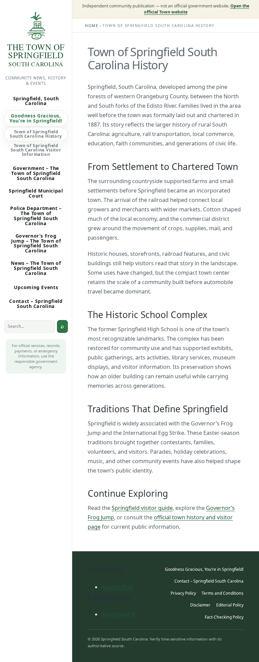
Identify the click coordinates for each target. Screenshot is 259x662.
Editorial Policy (229, 605)
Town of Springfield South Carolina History (36, 134)
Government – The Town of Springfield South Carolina (35, 173)
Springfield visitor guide (142, 508)
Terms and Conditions (222, 593)
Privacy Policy (183, 593)
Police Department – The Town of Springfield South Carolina (36, 216)
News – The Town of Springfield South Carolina (36, 268)
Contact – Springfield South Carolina (35, 303)
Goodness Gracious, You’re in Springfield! (35, 118)
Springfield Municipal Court (36, 193)
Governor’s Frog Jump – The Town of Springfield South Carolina (36, 243)
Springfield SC (119, 614)
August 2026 (117, 587)
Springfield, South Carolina (36, 101)
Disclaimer (200, 605)
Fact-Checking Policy (224, 617)
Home (91, 25)
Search (62, 326)
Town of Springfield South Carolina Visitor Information (36, 150)
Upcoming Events (36, 287)
